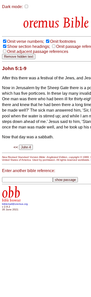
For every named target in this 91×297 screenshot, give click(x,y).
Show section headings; (28, 46)
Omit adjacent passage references (37, 51)
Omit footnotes (63, 41)
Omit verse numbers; (25, 41)
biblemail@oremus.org (15, 204)
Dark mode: (12, 7)
